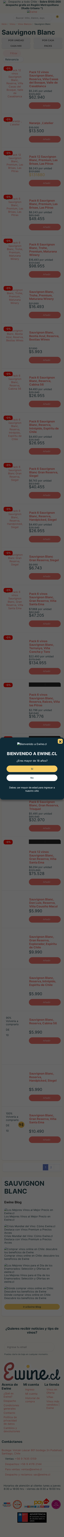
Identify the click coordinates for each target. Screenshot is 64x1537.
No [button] (32, 777)
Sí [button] (32, 768)
